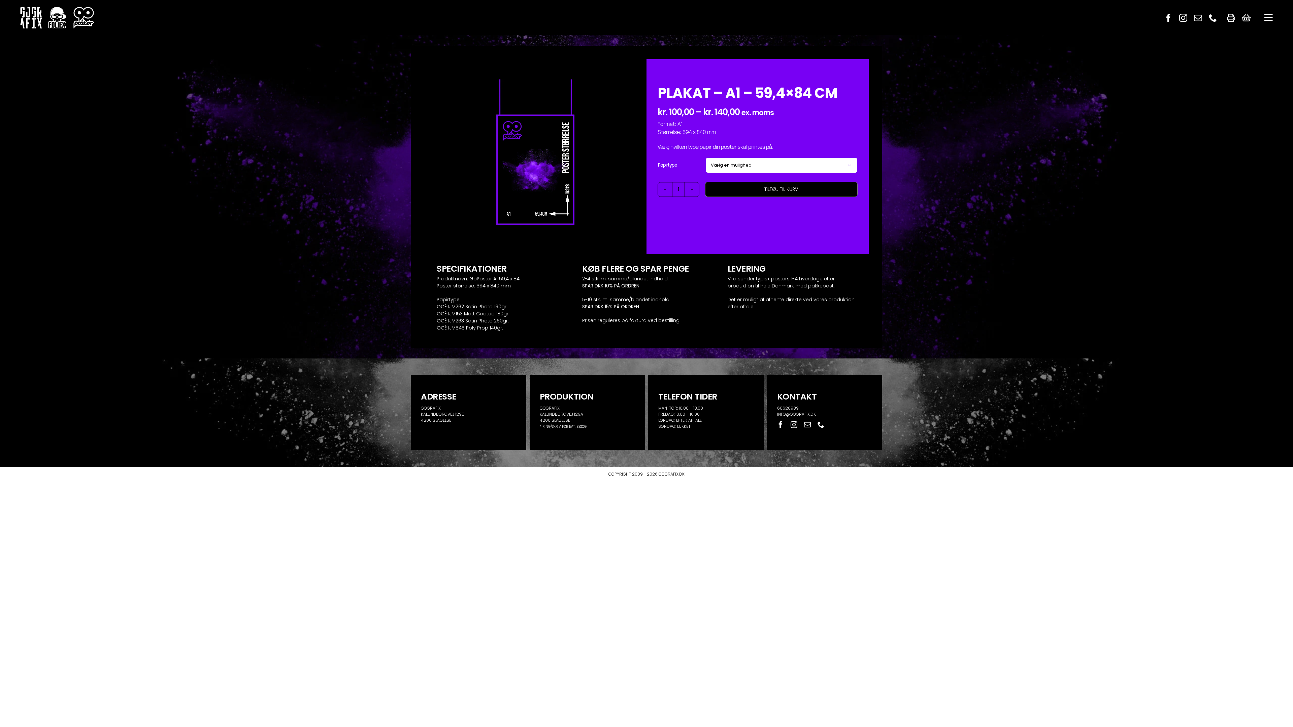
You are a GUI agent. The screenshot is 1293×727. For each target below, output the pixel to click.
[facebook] (1168, 18)
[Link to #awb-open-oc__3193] (1268, 18)
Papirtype (667, 165)
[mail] (1198, 18)
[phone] (1213, 18)
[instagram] (1183, 18)
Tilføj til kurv (781, 189)
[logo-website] (57, 9)
